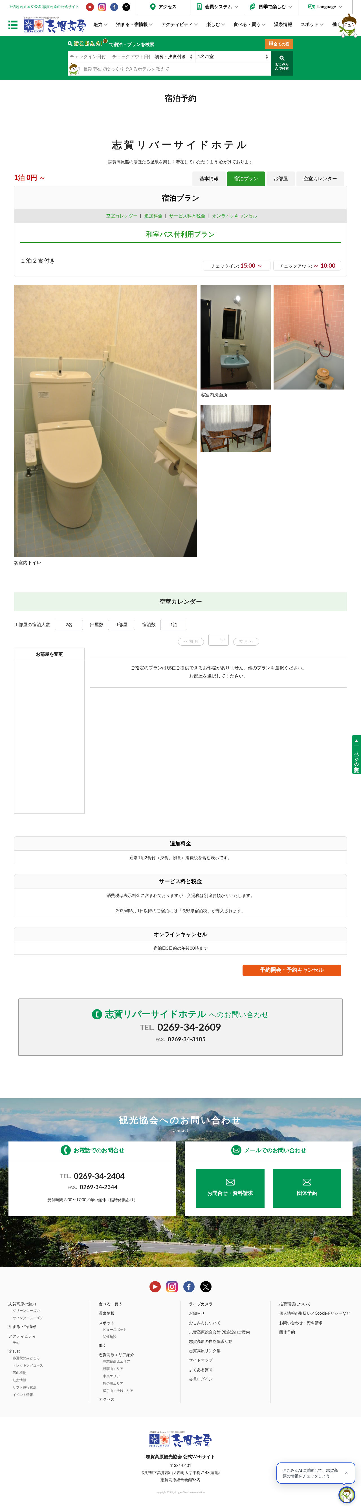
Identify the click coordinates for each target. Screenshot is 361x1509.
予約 (16, 1343)
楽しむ (213, 24)
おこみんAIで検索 (282, 66)
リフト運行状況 (24, 1387)
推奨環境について (295, 1304)
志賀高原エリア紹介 (116, 1355)
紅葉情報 (19, 1380)
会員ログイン (201, 1379)
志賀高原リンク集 (205, 1351)
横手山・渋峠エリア (118, 1391)
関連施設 (109, 1337)
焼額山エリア (113, 1369)
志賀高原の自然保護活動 (210, 1342)
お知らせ (197, 1314)
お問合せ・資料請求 (230, 1193)
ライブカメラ (201, 1304)
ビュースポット (115, 1329)
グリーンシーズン (26, 1310)
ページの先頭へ (356, 759)
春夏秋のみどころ (26, 1358)
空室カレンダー (320, 178)
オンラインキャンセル (233, 216)
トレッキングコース (28, 1365)
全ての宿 (281, 44)
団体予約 (307, 1193)
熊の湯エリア (113, 1383)
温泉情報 (283, 24)
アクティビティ (177, 24)
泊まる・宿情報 (132, 24)
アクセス (168, 7)
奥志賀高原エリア (116, 1361)
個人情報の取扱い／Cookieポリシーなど (314, 1314)
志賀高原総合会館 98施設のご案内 (219, 1332)
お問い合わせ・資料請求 (301, 1323)
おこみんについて (205, 1323)
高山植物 (19, 1372)
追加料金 (153, 216)
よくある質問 (201, 1370)
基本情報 (209, 178)
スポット (310, 24)
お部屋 (281, 178)
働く (336, 24)
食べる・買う (247, 24)
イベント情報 (23, 1394)
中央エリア (111, 1376)
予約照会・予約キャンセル (292, 970)
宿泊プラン (246, 178)
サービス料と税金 (187, 216)
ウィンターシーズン (28, 1318)
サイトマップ (201, 1360)
